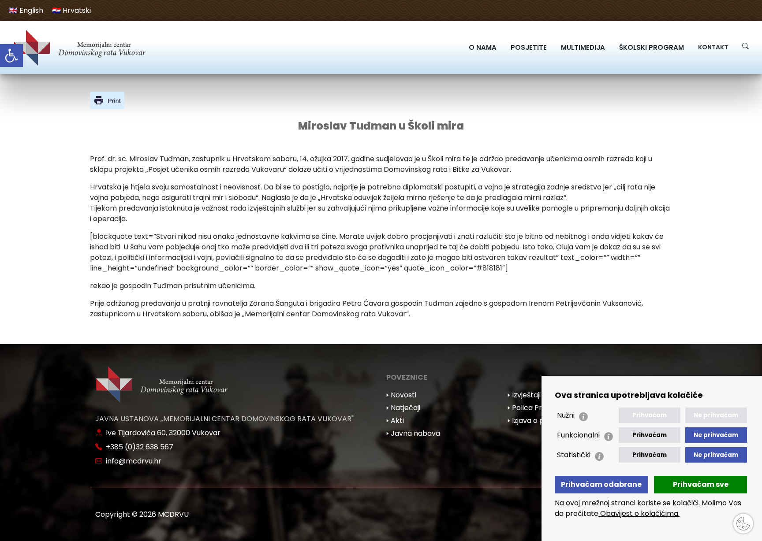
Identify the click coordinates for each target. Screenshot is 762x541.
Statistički (573, 455)
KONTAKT (713, 47)
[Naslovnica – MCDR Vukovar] (79, 48)
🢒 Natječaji (403, 408)
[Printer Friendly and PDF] (107, 100)
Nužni (566, 415)
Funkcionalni (578, 435)
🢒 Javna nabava (413, 433)
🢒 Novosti (401, 395)
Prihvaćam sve (700, 484)
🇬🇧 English (26, 10)
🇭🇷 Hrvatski (71, 10)
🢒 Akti (395, 420)
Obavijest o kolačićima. (639, 513)
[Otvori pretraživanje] (745, 46)
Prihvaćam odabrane (601, 484)
